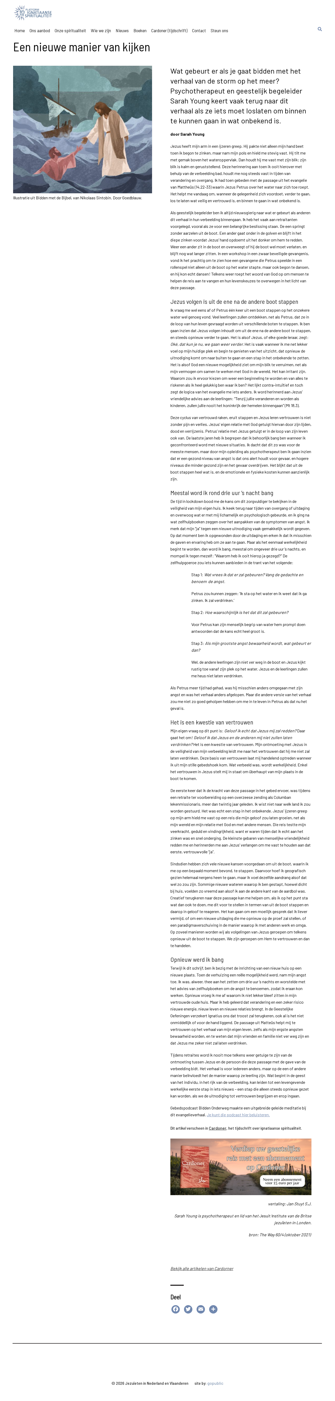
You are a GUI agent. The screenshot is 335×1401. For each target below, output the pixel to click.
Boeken (140, 30)
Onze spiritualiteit (70, 30)
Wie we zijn (101, 30)
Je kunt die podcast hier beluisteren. (238, 1114)
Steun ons (219, 30)
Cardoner (217, 1127)
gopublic (215, 1383)
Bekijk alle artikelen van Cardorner (201, 1268)
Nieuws (122, 30)
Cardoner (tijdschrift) (169, 30)
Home (19, 30)
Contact (199, 30)
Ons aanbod (40, 30)
